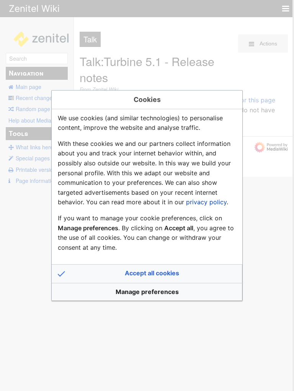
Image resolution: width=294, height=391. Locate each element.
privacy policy (206, 202)
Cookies (147, 99)
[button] (147, 274)
